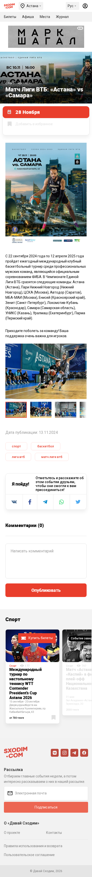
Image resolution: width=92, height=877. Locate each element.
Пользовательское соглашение (29, 855)
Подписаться (45, 807)
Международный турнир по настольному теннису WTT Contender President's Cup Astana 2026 (25, 683)
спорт (16, 446)
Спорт (9, 83)
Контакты (54, 833)
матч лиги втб (51, 457)
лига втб (18, 457)
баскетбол (45, 446)
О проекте (12, 833)
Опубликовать (46, 590)
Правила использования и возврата (33, 846)
